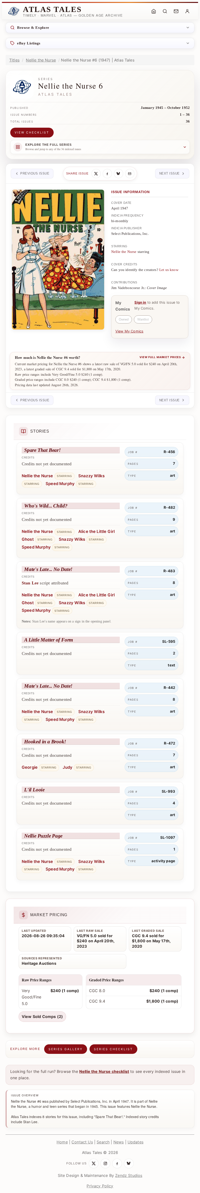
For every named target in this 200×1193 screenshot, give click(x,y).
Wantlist (143, 319)
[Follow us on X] (94, 1163)
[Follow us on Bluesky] (129, 1163)
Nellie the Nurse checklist (104, 1071)
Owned (124, 319)
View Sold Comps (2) (42, 1016)
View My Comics (129, 331)
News (118, 1142)
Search (103, 1142)
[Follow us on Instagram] (105, 1163)
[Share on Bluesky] (118, 173)
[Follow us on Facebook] (117, 1163)
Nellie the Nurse (41, 60)
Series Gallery (66, 1049)
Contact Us (82, 1142)
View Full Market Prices (162, 357)
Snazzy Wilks (91, 475)
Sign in (140, 302)
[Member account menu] (187, 11)
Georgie (30, 767)
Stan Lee (30, 583)
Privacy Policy (100, 1185)
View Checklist (32, 132)
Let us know (169, 270)
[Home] (154, 11)
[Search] (165, 11)
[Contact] (176, 11)
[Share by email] (129, 173)
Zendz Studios (128, 1175)
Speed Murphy (60, 483)
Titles (14, 60)
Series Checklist (113, 1049)
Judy (67, 767)
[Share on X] (96, 173)
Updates (135, 1142)
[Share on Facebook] (107, 173)
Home (62, 1142)
